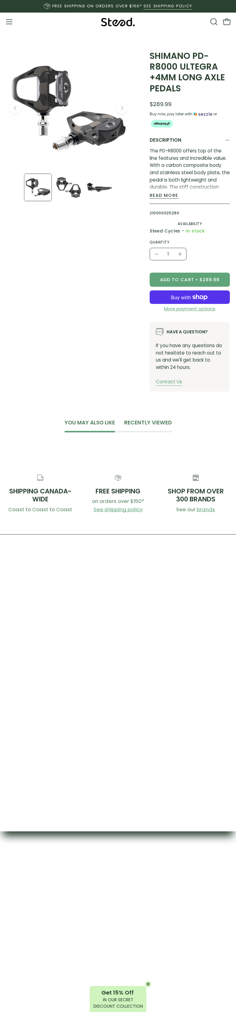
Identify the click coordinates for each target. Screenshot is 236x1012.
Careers (59, 995)
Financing (59, 985)
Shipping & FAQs (177, 953)
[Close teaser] (148, 984)
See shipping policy (118, 509)
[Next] (122, 108)
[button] (213, 21)
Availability (189, 223)
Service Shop (59, 963)
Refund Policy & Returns (177, 963)
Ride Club (177, 883)
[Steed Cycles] (118, 21)
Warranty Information (59, 974)
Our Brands (59, 953)
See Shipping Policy (168, 6)
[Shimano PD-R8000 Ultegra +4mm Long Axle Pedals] (38, 187)
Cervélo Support (177, 985)
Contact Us (169, 381)
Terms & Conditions (177, 974)
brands (206, 509)
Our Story (177, 862)
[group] (118, 6)
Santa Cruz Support (177, 995)
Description (165, 140)
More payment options (189, 309)
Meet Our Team (177, 894)
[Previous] (15, 108)
